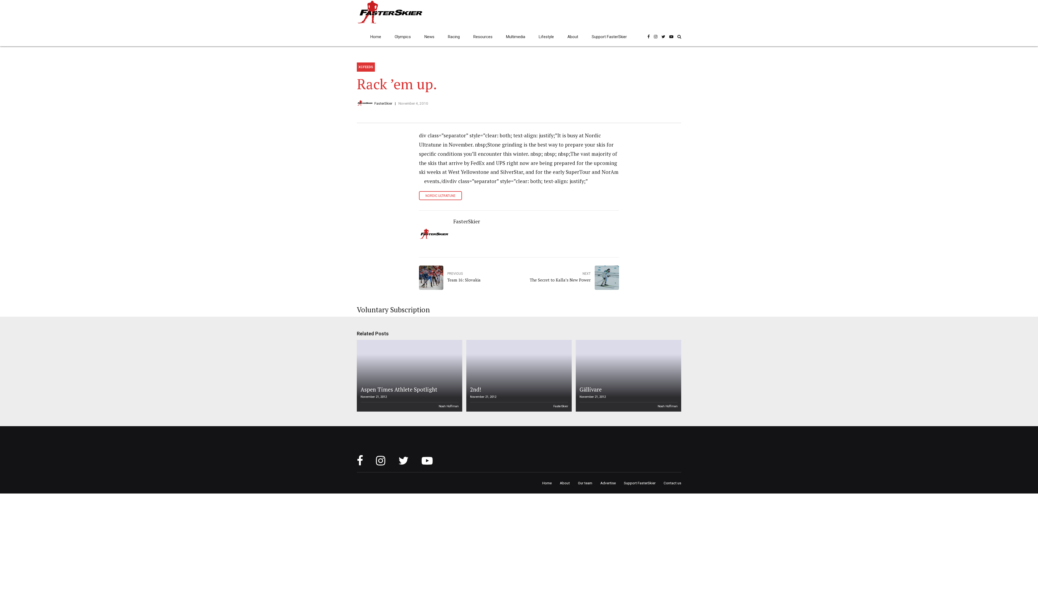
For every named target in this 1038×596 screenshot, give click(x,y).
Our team (585, 483)
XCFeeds (365, 67)
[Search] (679, 37)
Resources (483, 36)
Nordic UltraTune (440, 196)
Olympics (403, 36)
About (572, 36)
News (429, 36)
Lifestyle (546, 36)
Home (375, 36)
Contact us (672, 483)
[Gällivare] (627, 376)
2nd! (475, 389)
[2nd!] (518, 376)
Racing (454, 36)
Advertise (608, 483)
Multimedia (515, 36)
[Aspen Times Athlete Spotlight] (409, 376)
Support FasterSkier (609, 36)
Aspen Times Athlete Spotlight (399, 389)
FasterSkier (383, 103)
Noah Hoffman (449, 406)
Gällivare (591, 389)
